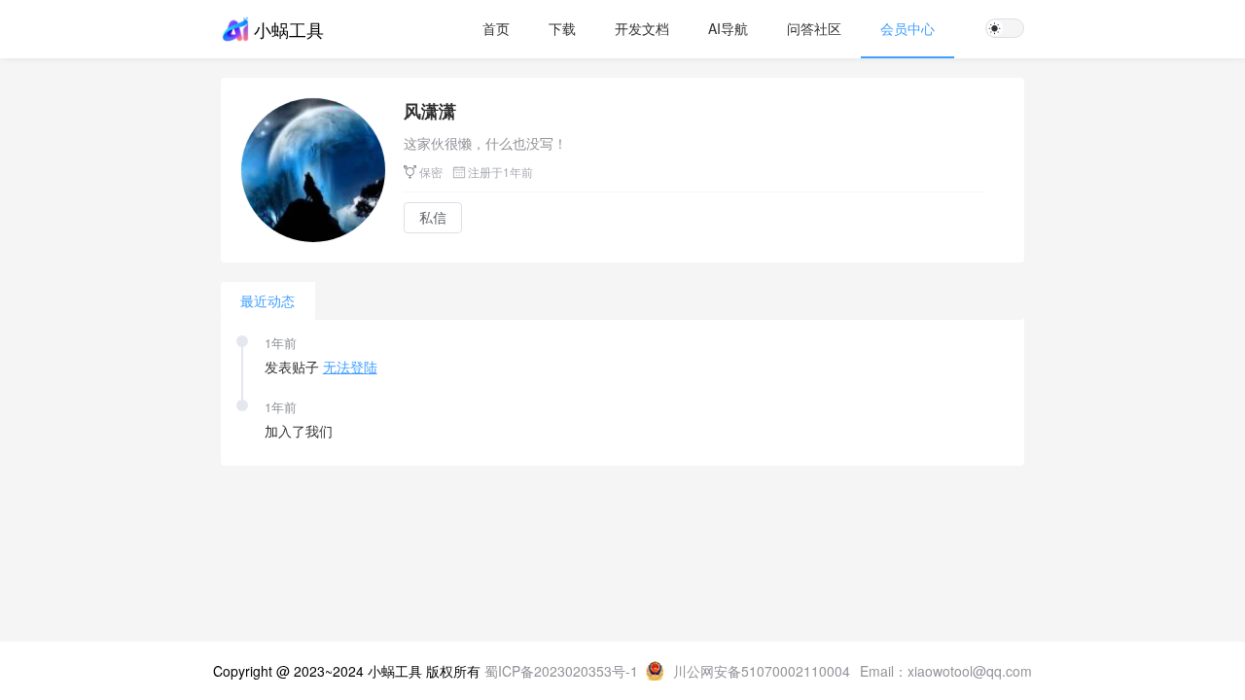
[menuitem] (496, 29)
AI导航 (728, 28)
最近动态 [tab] (267, 300)
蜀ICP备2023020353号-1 (565, 671)
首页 (496, 28)
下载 (562, 28)
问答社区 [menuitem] (814, 28)
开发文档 (642, 28)
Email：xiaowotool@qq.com (946, 671)
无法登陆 (350, 366)
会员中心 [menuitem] (907, 28)
